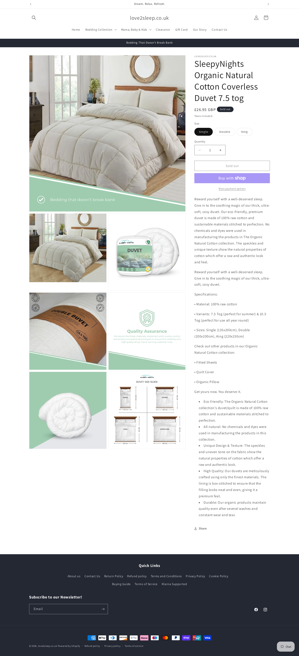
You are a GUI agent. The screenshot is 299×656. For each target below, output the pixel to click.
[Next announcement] (268, 4)
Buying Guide (121, 584)
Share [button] (203, 528)
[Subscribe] (103, 609)
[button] (34, 18)
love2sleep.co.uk (47, 645)
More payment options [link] (232, 188)
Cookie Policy (218, 576)
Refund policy (137, 576)
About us (74, 576)
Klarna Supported (174, 584)
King (246, 133)
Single (206, 133)
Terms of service (134, 645)
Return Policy (113, 576)
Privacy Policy (195, 576)
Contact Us (92, 576)
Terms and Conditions (166, 576)
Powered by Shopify (69, 645)
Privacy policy (112, 645)
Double (227, 133)
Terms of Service (146, 584)
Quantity (199, 141)
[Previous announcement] (30, 4)
